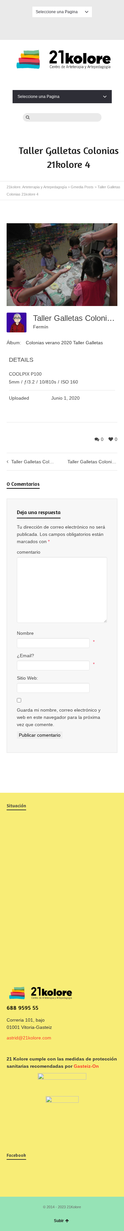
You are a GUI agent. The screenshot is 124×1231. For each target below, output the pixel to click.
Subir (59, 1220)
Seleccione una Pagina (57, 12)
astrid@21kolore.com (29, 1037)
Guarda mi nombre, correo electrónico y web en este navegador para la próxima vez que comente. (59, 717)
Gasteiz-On (86, 1066)
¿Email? (25, 655)
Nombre (25, 633)
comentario (28, 552)
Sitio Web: (27, 678)
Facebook (62, 27)
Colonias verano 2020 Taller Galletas (64, 342)
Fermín (40, 326)
